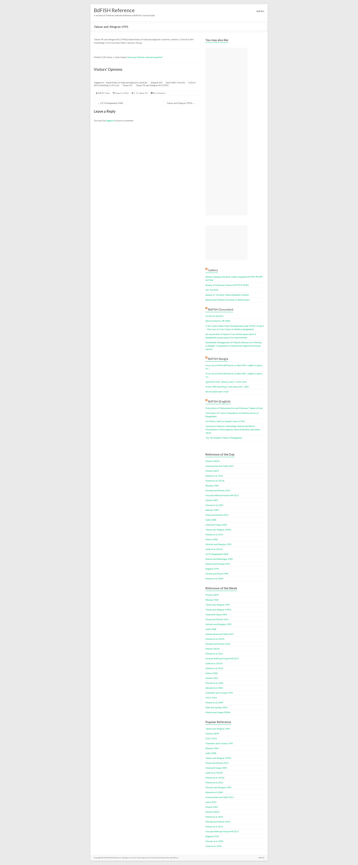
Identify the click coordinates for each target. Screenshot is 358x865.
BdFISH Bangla (218, 359)
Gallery (213, 270)
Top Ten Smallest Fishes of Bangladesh (223, 437)
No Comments (159, 93)
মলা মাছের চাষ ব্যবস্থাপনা (214, 316)
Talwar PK (127, 85)
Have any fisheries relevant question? (145, 57)
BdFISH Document (220, 309)
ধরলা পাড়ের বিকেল (211, 290)
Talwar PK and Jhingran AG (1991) (152, 85)
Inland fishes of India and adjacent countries (126, 82)
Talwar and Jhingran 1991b (181, 103)
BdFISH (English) (219, 401)
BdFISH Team (104, 93)
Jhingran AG (156, 82)
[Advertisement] (226, 131)
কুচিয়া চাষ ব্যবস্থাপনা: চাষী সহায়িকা (217, 321)
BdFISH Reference (114, 10)
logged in (110, 120)
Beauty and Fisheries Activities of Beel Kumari (227, 299)
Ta (137, 93)
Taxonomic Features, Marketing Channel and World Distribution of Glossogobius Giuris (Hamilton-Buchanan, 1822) (232, 429)
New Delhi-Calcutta (175, 82)
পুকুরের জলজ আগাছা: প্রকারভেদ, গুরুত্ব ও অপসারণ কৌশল (226, 382)
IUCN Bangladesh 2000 (110, 103)
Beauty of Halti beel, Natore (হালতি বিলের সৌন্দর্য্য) (227, 285)
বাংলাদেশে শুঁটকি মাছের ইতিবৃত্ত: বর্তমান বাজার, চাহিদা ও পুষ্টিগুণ (227, 386)
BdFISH (260, 11)
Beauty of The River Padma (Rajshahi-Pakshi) (227, 294)
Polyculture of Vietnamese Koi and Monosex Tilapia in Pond (234, 408)
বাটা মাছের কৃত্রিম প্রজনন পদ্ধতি (217, 391)
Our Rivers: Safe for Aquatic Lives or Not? (225, 421)
